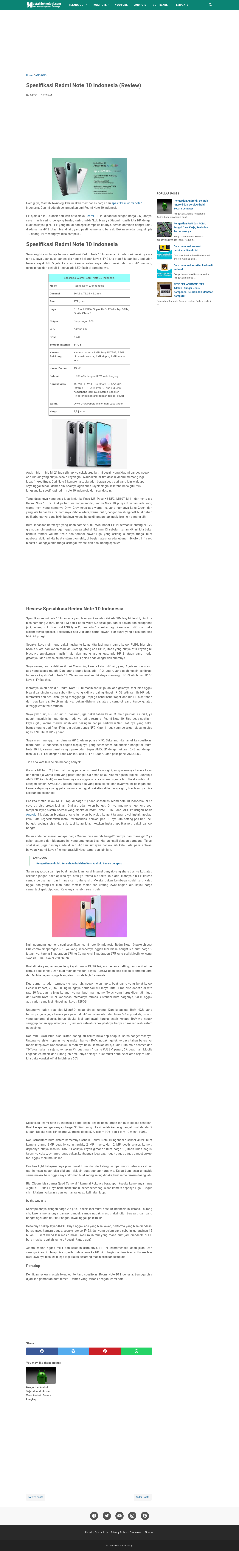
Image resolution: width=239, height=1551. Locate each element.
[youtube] (119, 1516)
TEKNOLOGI (76, 4)
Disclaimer (136, 1532)
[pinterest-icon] (145, 1516)
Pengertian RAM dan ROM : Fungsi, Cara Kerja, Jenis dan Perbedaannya (191, 227)
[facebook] (42, 1351)
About (88, 1532)
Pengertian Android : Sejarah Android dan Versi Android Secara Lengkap (79, 863)
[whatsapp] (136, 1351)
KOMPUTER (101, 4)
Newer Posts (35, 1497)
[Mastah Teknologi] (44, 5)
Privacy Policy (119, 1532)
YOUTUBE (121, 4)
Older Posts (142, 1497)
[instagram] (132, 1516)
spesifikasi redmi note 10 (128, 203)
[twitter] (73, 1351)
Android (31, 814)
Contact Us (101, 1532)
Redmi (90, 216)
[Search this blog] (210, 5)
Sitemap (149, 1532)
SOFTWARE (160, 4)
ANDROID (140, 4)
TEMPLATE (181, 4)
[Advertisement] (119, 41)
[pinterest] (105, 1351)
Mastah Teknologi (124, 1545)
